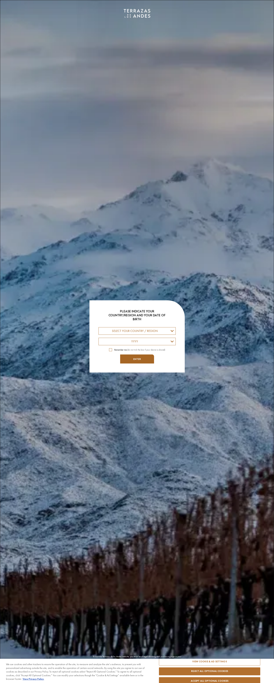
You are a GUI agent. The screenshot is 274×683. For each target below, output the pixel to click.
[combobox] (137, 331)
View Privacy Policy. (33, 679)
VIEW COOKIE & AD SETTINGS (209, 661)
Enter (137, 358)
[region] (137, 671)
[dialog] (137, 341)
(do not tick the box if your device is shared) (139, 349)
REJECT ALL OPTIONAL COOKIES (209, 671)
